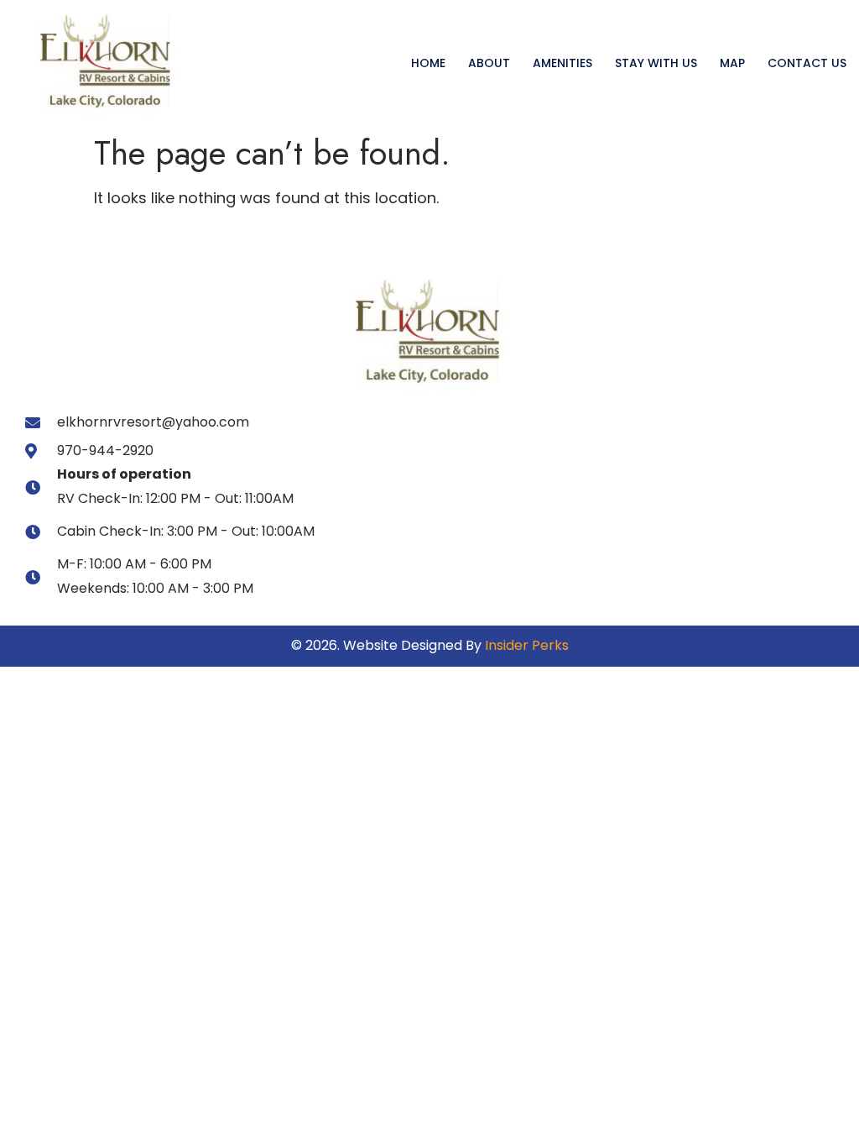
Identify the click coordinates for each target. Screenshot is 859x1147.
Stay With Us (656, 63)
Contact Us (807, 63)
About (489, 63)
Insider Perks (527, 645)
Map (732, 63)
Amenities (562, 63)
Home (428, 63)
